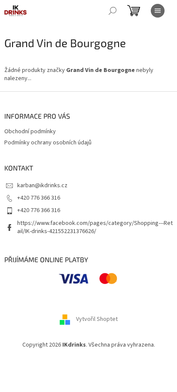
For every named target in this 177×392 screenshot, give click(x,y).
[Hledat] (112, 10)
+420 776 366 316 (38, 198)
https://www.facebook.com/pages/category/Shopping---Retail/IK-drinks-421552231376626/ (95, 227)
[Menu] (157, 10)
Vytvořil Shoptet (97, 319)
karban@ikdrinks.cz (42, 185)
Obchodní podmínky (30, 131)
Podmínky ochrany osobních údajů (48, 142)
